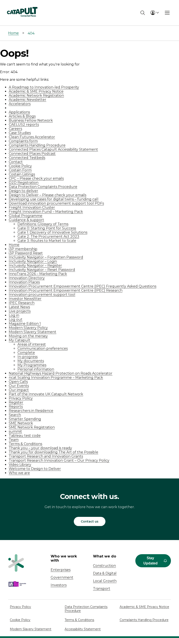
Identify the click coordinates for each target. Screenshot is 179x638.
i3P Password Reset (26, 253)
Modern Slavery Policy (28, 328)
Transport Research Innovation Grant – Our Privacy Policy (59, 460)
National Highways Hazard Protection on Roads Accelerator (60, 373)
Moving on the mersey (28, 336)
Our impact (19, 390)
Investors (59, 585)
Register (16, 402)
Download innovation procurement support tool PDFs (56, 203)
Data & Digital (105, 573)
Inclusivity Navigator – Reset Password (42, 270)
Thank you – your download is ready (40, 448)
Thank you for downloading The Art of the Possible (53, 452)
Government (62, 577)
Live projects (20, 311)
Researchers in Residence (31, 411)
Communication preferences (42, 348)
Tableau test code (25, 435)
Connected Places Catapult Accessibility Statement (53, 149)
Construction (104, 566)
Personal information (35, 369)
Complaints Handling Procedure (37, 145)
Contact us (89, 521)
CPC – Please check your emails (36, 178)
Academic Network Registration (36, 95)
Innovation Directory (27, 278)
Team (14, 440)
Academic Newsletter (27, 100)
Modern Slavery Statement (32, 332)
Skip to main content (21, 5)
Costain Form (20, 170)
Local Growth (105, 581)
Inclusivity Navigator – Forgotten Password (46, 257)
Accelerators (20, 104)
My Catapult (19, 340)
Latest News (19, 307)
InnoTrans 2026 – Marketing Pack (38, 274)
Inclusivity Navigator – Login (33, 261)
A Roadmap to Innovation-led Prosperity (44, 87)
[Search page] (143, 13)
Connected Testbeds (27, 158)
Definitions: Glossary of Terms (42, 224)
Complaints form (23, 141)
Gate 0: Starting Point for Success (46, 228)
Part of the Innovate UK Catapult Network (46, 394)
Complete (26, 353)
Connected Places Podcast (32, 153)
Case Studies (20, 133)
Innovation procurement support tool (42, 294)
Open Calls (18, 382)
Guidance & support (26, 220)
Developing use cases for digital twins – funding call (53, 199)
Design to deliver (23, 191)
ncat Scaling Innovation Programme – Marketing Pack (56, 377)
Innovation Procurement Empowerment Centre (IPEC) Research (65, 290)
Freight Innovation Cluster (32, 207)
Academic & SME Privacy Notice (36, 91)
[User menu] (154, 12)
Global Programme (25, 216)
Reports (16, 406)
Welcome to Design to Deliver (35, 469)
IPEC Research (21, 303)
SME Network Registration (32, 427)
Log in (14, 315)
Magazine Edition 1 (25, 324)
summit (15, 431)
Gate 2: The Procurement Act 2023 (48, 236)
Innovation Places (24, 282)
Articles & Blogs (22, 116)
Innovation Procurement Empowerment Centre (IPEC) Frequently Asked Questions (82, 286)
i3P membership (23, 249)
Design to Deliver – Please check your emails (47, 195)
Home (13, 33)
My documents (30, 361)
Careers (15, 129)
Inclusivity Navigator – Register (35, 265)
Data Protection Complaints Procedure (43, 187)
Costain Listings (22, 174)
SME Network (21, 423)
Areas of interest (31, 344)
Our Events (19, 386)
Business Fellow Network (31, 120)
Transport (101, 588)
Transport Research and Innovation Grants (46, 456)
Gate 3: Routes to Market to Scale (46, 241)
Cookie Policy (20, 166)
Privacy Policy (21, 398)
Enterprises (61, 570)
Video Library (20, 465)
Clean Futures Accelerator (32, 137)
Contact (16, 162)
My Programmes (31, 365)
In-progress (27, 357)
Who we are (19, 473)
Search (15, 415)
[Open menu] (167, 12)
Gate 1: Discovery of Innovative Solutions (52, 232)
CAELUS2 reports (24, 124)
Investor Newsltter (25, 299)
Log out (15, 319)
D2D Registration (23, 183)
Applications (19, 112)
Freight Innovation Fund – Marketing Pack (46, 212)
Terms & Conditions (25, 444)
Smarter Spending (25, 419)
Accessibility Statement (83, 629)
